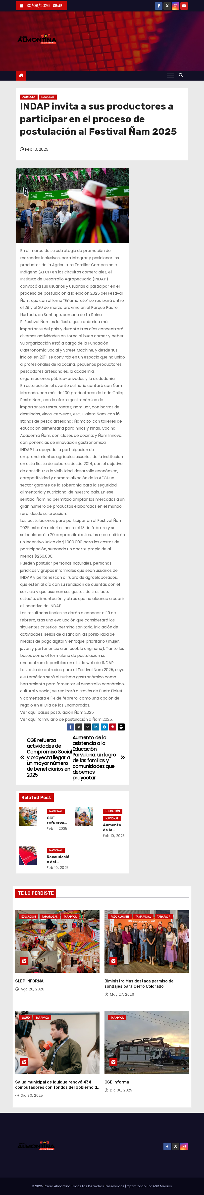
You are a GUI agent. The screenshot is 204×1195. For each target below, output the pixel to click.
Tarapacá (70, 917)
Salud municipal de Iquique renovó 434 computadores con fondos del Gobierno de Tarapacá (57, 1087)
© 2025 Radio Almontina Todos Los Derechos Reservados (78, 1186)
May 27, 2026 (122, 994)
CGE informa (116, 1082)
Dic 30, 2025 (32, 1095)
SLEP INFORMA (29, 981)
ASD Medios (162, 1186)
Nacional (47, 97)
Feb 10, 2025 (114, 835)
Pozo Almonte (120, 917)
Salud (25, 1018)
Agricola (28, 97)
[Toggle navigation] (170, 76)
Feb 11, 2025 (57, 828)
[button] (182, 75)
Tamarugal (49, 917)
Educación (112, 811)
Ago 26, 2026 (32, 989)
